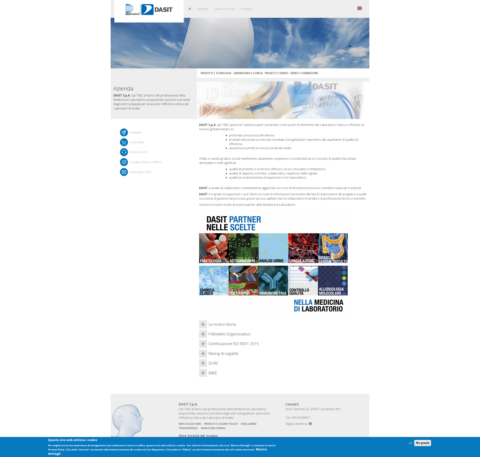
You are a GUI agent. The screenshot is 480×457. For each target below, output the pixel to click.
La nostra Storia (222, 324)
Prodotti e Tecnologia (216, 73)
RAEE (212, 372)
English (359, 8)
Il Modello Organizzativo (229, 334)
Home (190, 9)
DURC (213, 363)
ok (410, 443)
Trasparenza (188, 428)
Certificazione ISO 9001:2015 (233, 343)
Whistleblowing (213, 428)
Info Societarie (190, 424)
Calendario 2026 (140, 172)
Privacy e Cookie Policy (221, 424)
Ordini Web (136, 142)
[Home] (149, 11)
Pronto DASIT (138, 152)
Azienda (202, 9)
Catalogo (135, 132)
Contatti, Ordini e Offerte (145, 162)
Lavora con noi (224, 9)
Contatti (246, 9)
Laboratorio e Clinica (248, 73)
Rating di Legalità (223, 353)
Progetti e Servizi (277, 73)
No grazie (422, 442)
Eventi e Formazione (304, 73)
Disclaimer (248, 424)
